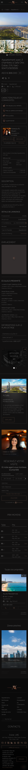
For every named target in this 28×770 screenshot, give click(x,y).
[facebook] (5, 743)
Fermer (21, 759)
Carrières (19, 709)
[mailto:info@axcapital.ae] (2, 743)
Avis (18, 707)
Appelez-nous (8, 139)
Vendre (4, 714)
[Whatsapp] (15, 743)
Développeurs (21, 700)
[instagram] (18, 743)
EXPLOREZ (8, 420)
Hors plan (4, 709)
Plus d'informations (7, 767)
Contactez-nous (21, 712)
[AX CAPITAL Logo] (13, 2)
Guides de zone (6, 712)
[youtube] (25, 743)
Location (19, 697)
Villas (3, 702)
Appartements (6, 697)
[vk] (22, 743)
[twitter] (8, 743)
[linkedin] (12, 743)
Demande (19, 139)
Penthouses (5, 700)
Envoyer (14, 498)
